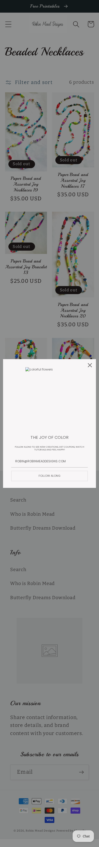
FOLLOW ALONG (49, 476)
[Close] (90, 365)
